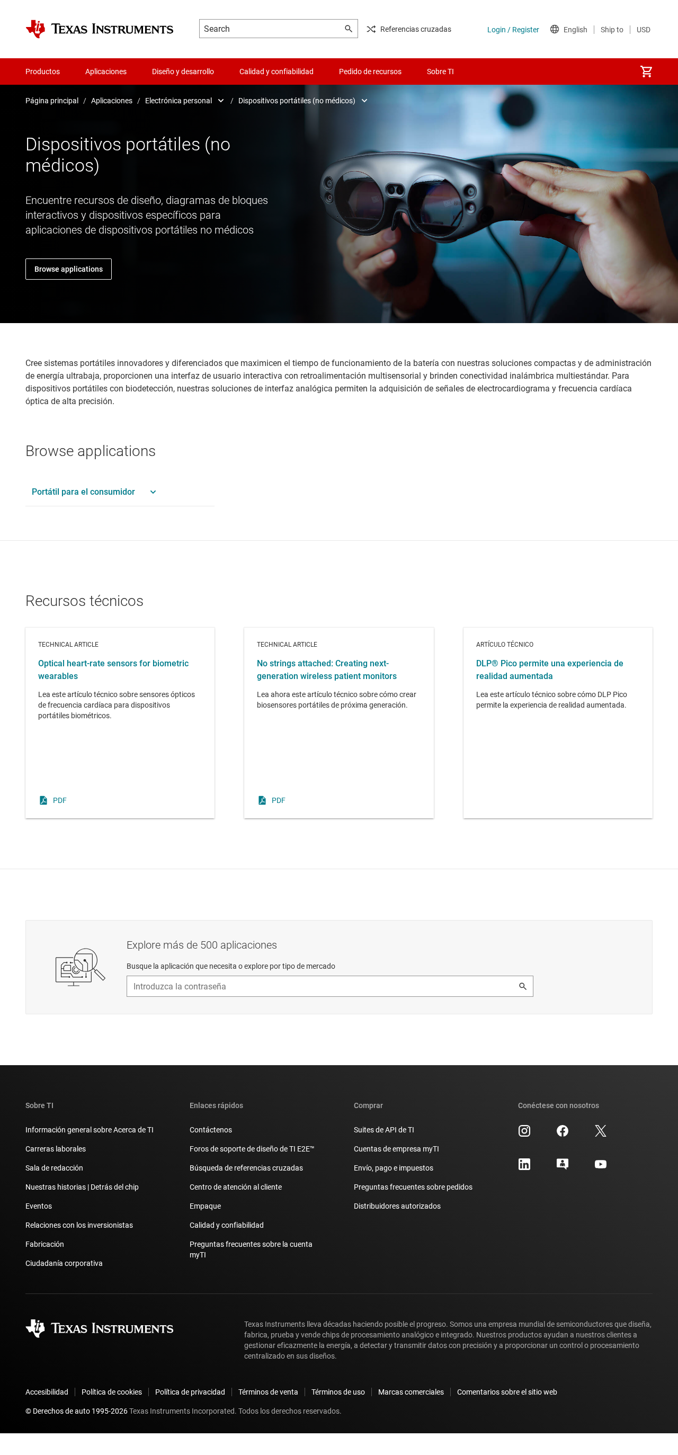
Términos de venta (268, 1392)
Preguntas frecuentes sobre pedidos (413, 1187)
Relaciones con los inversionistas (79, 1225)
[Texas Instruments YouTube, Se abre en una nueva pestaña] (600, 1168)
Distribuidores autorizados (397, 1206)
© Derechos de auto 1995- (76, 1411)
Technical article (120, 723)
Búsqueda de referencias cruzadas (246, 1168)
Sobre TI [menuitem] (440, 71)
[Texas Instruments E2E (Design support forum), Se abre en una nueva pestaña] (562, 1168)
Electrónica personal (178, 100)
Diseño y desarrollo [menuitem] (183, 71)
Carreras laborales (55, 1149)
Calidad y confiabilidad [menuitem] (276, 71)
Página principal (51, 100)
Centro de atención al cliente (236, 1187)
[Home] (99, 29)
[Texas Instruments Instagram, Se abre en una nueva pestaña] (524, 1134)
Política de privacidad (190, 1392)
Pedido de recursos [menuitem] (370, 71)
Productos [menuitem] (42, 71)
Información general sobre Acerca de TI (89, 1130)
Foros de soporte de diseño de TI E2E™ (252, 1149)
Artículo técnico (558, 723)
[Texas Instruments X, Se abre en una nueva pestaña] (600, 1134)
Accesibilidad (46, 1392)
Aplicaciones (111, 100)
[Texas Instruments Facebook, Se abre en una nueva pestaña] (562, 1134)
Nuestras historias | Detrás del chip (82, 1187)
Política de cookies (112, 1392)
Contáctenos (211, 1130)
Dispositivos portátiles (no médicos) (296, 100)
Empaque (205, 1206)
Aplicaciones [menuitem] (106, 71)
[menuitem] (646, 71)
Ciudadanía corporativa (64, 1263)
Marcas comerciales (411, 1392)
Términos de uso (338, 1392)
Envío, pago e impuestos (393, 1168)
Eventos (38, 1206)
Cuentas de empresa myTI (396, 1149)
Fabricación (44, 1244)
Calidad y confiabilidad (227, 1225)
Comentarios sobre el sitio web (507, 1392)
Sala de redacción (54, 1168)
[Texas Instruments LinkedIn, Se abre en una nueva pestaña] (524, 1168)
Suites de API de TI (384, 1130)
